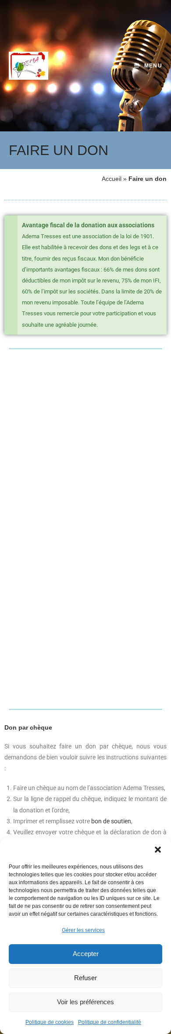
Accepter (86, 953)
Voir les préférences (85, 1002)
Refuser (85, 977)
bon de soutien (111, 821)
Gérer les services (83, 930)
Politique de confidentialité (109, 1022)
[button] (157, 849)
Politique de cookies (49, 1022)
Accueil (111, 178)
